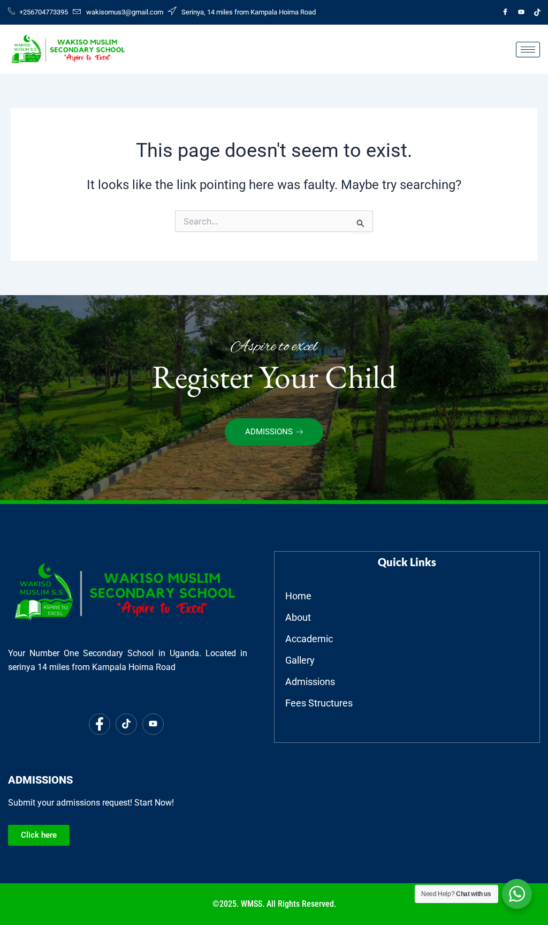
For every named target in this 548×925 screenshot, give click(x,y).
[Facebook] (505, 12)
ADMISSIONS (269, 432)
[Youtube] (521, 12)
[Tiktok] (537, 12)
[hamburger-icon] (528, 49)
